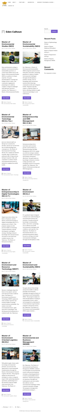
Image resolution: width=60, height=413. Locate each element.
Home (9, 2)
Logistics (11, 396)
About (14, 2)
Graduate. (33, 251)
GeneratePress (38, 410)
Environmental (6, 103)
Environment (27, 251)
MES (11, 103)
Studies (14, 103)
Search (46, 29)
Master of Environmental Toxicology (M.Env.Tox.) (8, 118)
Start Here (21, 2)
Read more (6, 97)
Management (25, 180)
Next (19, 407)
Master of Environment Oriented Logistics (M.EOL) (9, 339)
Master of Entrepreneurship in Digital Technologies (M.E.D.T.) (10, 193)
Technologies (5, 253)
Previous (5, 407)
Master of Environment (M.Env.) (28, 192)
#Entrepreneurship (28, 178)
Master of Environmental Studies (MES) (8, 44)
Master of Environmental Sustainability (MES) (31, 44)
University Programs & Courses (45, 2)
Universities (31, 2)
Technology (4, 326)
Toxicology (16, 174)
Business (35, 178)
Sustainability (25, 105)
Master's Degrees (7, 102)
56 (16, 407)
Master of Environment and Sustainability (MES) (31, 265)
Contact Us (11, 5)
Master (32, 103)
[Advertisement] (30, 17)
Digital (13, 251)
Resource (12, 324)
